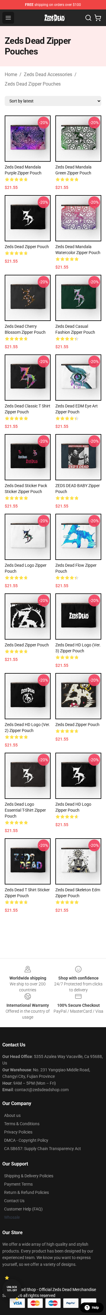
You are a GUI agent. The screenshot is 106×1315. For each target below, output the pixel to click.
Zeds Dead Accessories (48, 74)
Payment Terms (18, 1184)
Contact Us (14, 1200)
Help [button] (95, 1308)
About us (12, 1115)
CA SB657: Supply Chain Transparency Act (42, 1148)
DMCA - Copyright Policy (26, 1140)
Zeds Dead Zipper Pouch (27, 246)
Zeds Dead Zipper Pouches (33, 84)
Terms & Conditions (21, 1123)
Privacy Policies (18, 1132)
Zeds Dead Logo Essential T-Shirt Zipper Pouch (25, 810)
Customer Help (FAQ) (23, 1209)
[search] (88, 17)
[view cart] (97, 17)
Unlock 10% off (12, 1289)
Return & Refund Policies (26, 1192)
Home (11, 74)
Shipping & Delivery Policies (28, 1175)
